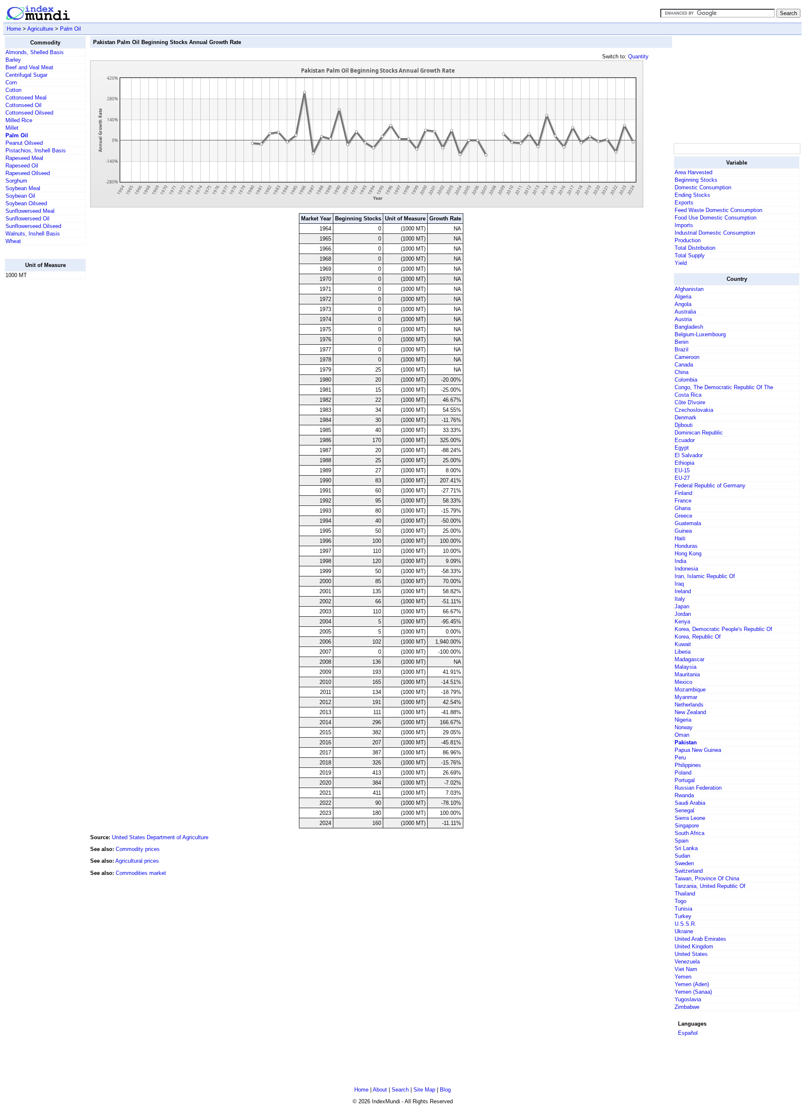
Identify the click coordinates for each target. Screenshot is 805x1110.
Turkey (683, 916)
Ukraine (684, 931)
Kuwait (683, 644)
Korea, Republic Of (698, 637)
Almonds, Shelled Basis (34, 52)
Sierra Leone (690, 818)
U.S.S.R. (685, 924)
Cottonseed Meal (26, 97)
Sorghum (16, 181)
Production (688, 240)
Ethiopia (684, 463)
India (680, 561)
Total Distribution (695, 248)
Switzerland (689, 871)
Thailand (685, 893)
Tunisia (683, 909)
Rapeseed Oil (21, 165)
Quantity (638, 56)
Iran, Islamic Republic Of (705, 576)
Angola (683, 304)
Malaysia (685, 667)
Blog (445, 1089)
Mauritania (687, 674)
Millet (11, 128)
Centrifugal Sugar (26, 75)
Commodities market (141, 873)
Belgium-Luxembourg (700, 334)
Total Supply (690, 255)
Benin (681, 342)
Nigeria (683, 720)
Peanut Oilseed (24, 143)
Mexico (683, 682)
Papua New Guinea (698, 750)
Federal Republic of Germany (710, 485)
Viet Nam (686, 969)
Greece (683, 516)
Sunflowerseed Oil (27, 218)
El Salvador (689, 455)
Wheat (13, 241)
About (380, 1089)
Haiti (680, 538)
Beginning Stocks (696, 180)
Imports (684, 225)
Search (400, 1089)
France (683, 500)
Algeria (683, 296)
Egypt (682, 448)
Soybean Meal (22, 188)
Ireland (683, 591)
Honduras (686, 546)
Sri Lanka (686, 848)
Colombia (686, 380)
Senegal (684, 810)
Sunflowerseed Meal (30, 211)
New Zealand (690, 712)
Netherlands (689, 705)
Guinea (683, 531)
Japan (682, 606)
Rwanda (684, 795)
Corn (11, 82)
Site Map (424, 1089)
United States (691, 954)
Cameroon (687, 357)
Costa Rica (688, 395)
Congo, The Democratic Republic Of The (724, 387)
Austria (683, 319)
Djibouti (684, 425)
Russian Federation (698, 788)
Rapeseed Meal (24, 158)
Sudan (682, 856)
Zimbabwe (687, 1007)
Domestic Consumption (703, 187)
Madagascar (689, 659)
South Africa (689, 833)
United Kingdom (694, 946)
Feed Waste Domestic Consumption (718, 210)
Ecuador (685, 440)
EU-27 (682, 478)
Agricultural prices (137, 861)
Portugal (685, 780)
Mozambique (690, 689)
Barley (13, 60)
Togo (680, 901)
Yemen (683, 977)
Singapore (687, 825)
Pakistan (686, 742)
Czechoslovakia (694, 410)
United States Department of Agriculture (160, 837)
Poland (683, 773)
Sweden (684, 863)
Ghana (683, 508)
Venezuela (687, 961)
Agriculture (40, 29)
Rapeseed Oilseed (27, 173)
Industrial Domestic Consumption (715, 233)
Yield (681, 263)
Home (14, 29)
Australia (685, 312)
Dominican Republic (699, 432)
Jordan (683, 614)
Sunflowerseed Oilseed (33, 226)
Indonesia (686, 568)
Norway (684, 727)
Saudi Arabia (690, 803)
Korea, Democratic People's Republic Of (723, 629)
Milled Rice (18, 120)
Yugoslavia (688, 999)
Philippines (688, 765)
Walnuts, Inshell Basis (32, 233)
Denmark (685, 417)
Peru (680, 757)
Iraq (679, 584)
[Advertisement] (38, 412)
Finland (683, 493)
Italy (680, 599)
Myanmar (686, 697)
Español (688, 1033)
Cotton (13, 90)
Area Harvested (693, 172)
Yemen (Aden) (692, 984)
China (681, 372)
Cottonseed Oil (23, 105)
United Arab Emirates (700, 939)
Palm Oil (70, 29)
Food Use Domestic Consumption (715, 218)
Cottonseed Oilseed (29, 113)
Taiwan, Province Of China (707, 878)
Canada (684, 364)
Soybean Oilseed (26, 203)
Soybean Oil (20, 196)
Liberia (683, 652)
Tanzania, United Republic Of (710, 886)
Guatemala (688, 523)
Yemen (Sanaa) (693, 992)
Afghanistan (689, 289)
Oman (682, 735)
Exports (684, 202)
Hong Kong (688, 553)
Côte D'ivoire (690, 402)
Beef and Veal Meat (29, 67)
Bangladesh (689, 327)
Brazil (681, 349)
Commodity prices (138, 849)
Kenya (682, 621)
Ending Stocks (692, 195)
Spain (681, 841)
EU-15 (682, 470)
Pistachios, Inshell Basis (35, 150)
